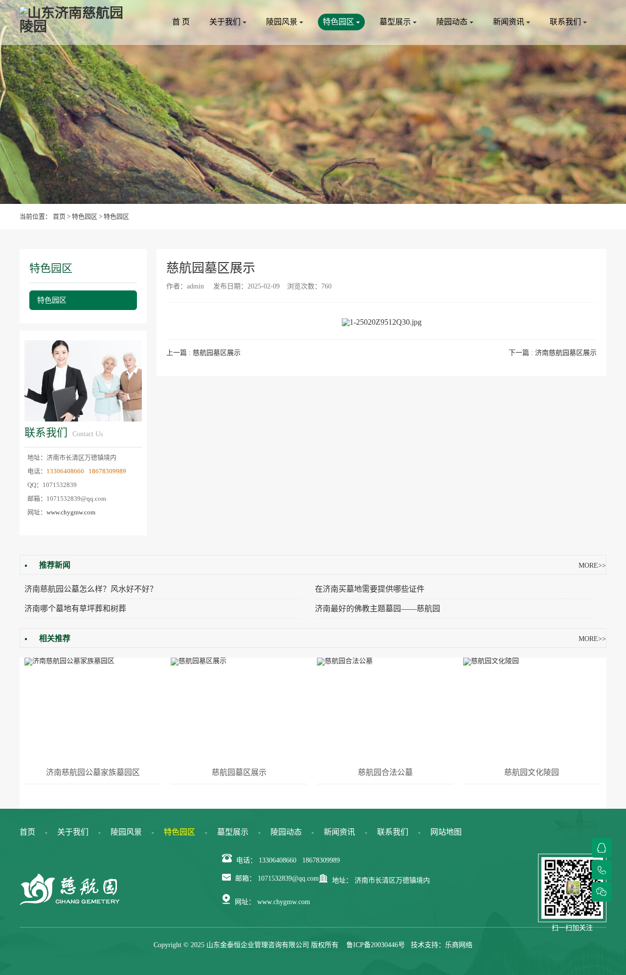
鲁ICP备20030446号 (375, 945)
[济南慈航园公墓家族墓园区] (92, 709)
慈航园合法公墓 (385, 772)
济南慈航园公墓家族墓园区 (93, 772)
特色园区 (339, 22)
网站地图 (446, 832)
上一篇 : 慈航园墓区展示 (203, 352)
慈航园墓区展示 (239, 772)
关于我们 (226, 22)
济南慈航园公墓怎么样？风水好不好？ (90, 589)
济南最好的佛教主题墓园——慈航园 (377, 608)
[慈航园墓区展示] (239, 709)
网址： (245, 902)
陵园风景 (282, 22)
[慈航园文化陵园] (531, 709)
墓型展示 (396, 22)
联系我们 (566, 22)
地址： (342, 880)
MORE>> (592, 565)
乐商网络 (458, 945)
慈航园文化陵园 (531, 772)
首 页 (181, 22)
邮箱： (245, 878)
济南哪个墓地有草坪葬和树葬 (75, 608)
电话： (246, 860)
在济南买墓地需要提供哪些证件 (370, 589)
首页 (59, 216)
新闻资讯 (509, 22)
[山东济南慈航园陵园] (73, 20)
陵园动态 (453, 22)
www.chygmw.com (70, 512)
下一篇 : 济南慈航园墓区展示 (553, 352)
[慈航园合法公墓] (385, 709)
